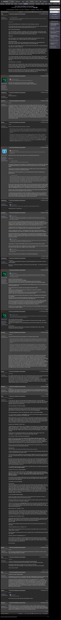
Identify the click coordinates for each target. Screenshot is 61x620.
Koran (27, 7)
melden (47, 90)
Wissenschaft (7, 3)
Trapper (2, 270)
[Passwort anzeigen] (59, 12)
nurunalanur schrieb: (14, 314)
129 (35, 11)
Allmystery (5, 1)
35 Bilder (17, 9)
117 (27, 11)
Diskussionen (18, 1)
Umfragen (50, 3)
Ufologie (42, 3)
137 (37, 11)
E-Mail (36, 7)
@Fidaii (10, 102)
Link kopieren (3, 17)
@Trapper (10, 94)
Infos (42, 9)
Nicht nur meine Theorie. (55, 41)
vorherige (20, 11)
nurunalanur (3, 212)
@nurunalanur (11, 260)
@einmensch (11, 21)
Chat (37, 1)
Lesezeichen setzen (4, 18)
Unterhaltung (55, 3)
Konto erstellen (55, 18)
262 (43, 11)
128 (34, 11)
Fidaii (2, 396)
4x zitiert (43, 198)
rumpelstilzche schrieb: (15, 79)
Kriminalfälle (20, 3)
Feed (34, 7)
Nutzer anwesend (55, 6)
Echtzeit (12, 1)
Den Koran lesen (54, 47)
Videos (27, 1)
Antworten (33, 9)
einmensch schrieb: (14, 17)
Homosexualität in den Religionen (54, 44)
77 (26, 11)
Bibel (25, 7)
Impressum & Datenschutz (5, 616)
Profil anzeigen (3, 85)
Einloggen (55, 14)
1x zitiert (43, 120)
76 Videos (22, 9)
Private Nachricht (4, 86)
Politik (12, 3)
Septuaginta (12, 582)
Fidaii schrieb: (13, 594)
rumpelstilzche (3, 92)
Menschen (2, 3)
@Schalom (10, 202)
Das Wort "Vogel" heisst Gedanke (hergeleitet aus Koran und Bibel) (55, 25)
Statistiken (32, 1)
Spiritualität (26, 3)
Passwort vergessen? (54, 16)
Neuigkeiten (45, 1)
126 (30, 11)
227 (40, 11)
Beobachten (28, 9)
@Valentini (10, 334)
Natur (46, 3)
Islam (23, 7)
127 (32, 11)
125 (29, 11)
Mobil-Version (15, 616)
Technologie (38, 3)
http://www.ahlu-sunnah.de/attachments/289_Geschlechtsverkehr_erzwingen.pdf (23, 449)
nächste (45, 11)
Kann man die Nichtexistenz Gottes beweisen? (55, 32)
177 (38, 11)
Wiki (40, 1)
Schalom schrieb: (14, 204)
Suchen (38, 9)
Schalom (2, 147)
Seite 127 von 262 (4, 11)
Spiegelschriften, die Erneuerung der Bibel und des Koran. (55, 37)
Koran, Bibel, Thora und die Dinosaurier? (55, 28)
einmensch (3, 100)
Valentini (2, 122)
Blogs (23, 1)
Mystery (16, 3)
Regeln (11, 616)
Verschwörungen (31, 3)
